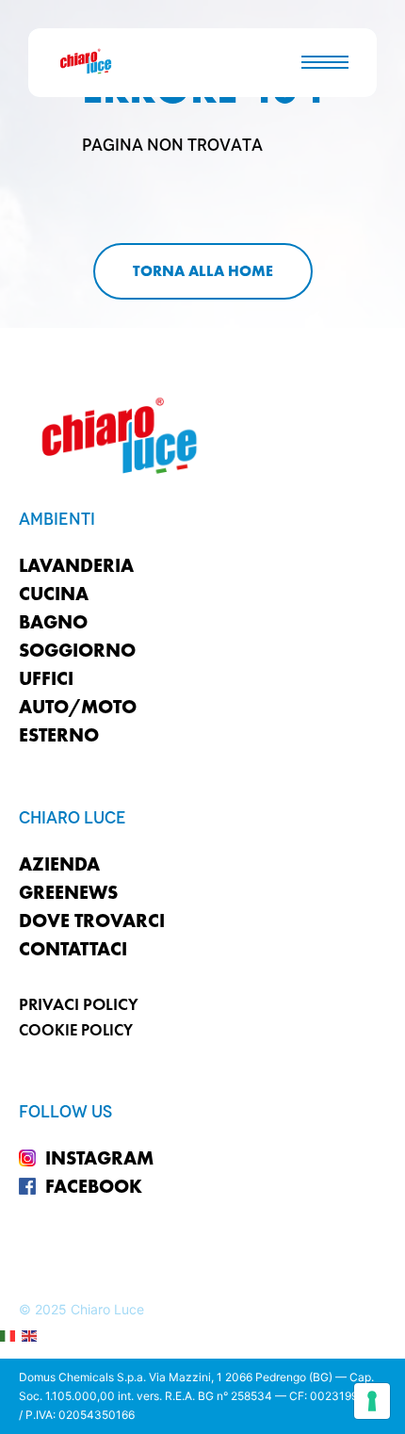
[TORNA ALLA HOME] (203, 271)
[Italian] (8, 1334)
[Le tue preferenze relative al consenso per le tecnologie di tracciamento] (372, 1401)
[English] (30, 1334)
